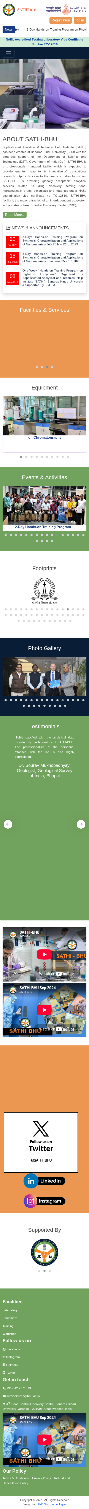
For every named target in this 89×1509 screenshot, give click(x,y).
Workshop (9, 1333)
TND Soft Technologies (52, 1504)
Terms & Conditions (16, 1478)
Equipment (10, 1318)
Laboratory (10, 1310)
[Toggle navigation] (9, 53)
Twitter (10, 1372)
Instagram (12, 1357)
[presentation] (8, 824)
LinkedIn (11, 1365)
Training (8, 1326)
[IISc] (44, 591)
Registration (60, 20)
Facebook (13, 1349)
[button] (36, 367)
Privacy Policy (41, 1478)
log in (80, 20)
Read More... (15, 215)
